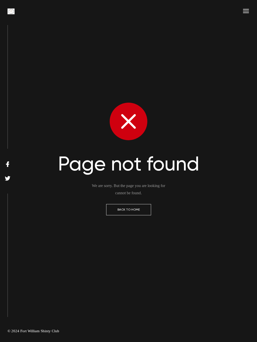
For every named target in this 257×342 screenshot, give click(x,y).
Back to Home (128, 209)
